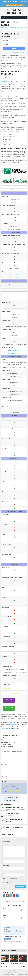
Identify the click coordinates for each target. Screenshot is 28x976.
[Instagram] (7, 895)
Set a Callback (5, 776)
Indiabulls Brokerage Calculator (15, 353)
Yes (3, 737)
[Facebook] (4, 895)
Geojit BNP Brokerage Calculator (14, 350)
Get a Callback (8, 699)
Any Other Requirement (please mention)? (12, 751)
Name (4, 908)
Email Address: (6, 865)
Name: (4, 859)
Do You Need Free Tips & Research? (10, 735)
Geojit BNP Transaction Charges (14, 274)
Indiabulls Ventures (5, 81)
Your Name (4, 764)
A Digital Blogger (14, 11)
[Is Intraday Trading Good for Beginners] (23, 958)
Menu (3, 17)
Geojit (2, 96)
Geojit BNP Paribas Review (15, 187)
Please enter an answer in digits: (9, 878)
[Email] (17, 895)
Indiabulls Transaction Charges (15, 277)
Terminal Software (6, 748)
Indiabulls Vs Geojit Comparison (10, 798)
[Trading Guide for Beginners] (14, 958)
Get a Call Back (9, 707)
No (3, 739)
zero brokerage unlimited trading (12, 89)
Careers (10, 972)
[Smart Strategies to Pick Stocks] (5, 958)
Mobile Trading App (6, 744)
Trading (21, 27)
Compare (14, 48)
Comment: (5, 845)
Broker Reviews (22, 974)
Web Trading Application (7, 746)
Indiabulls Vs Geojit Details (10, 800)
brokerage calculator (12, 724)
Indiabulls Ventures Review (15, 190)
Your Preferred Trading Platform (9, 742)
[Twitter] (10, 895)
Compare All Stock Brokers (19, 52)
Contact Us (17, 972)
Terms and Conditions (9, 974)
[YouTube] (14, 895)
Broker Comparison (15, 27)
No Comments (9, 810)
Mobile (3, 770)
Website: (4, 872)
